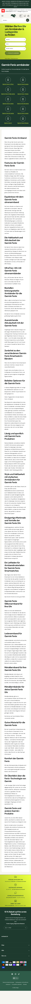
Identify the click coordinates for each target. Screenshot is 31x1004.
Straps (17, 987)
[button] (2, 16)
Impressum (8, 984)
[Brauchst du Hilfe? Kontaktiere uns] (25, 16)
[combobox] (15, 20)
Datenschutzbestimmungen (8, 982)
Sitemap (25, 984)
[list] (15, 10)
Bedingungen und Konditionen (22, 982)
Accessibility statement (17, 984)
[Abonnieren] (25, 928)
